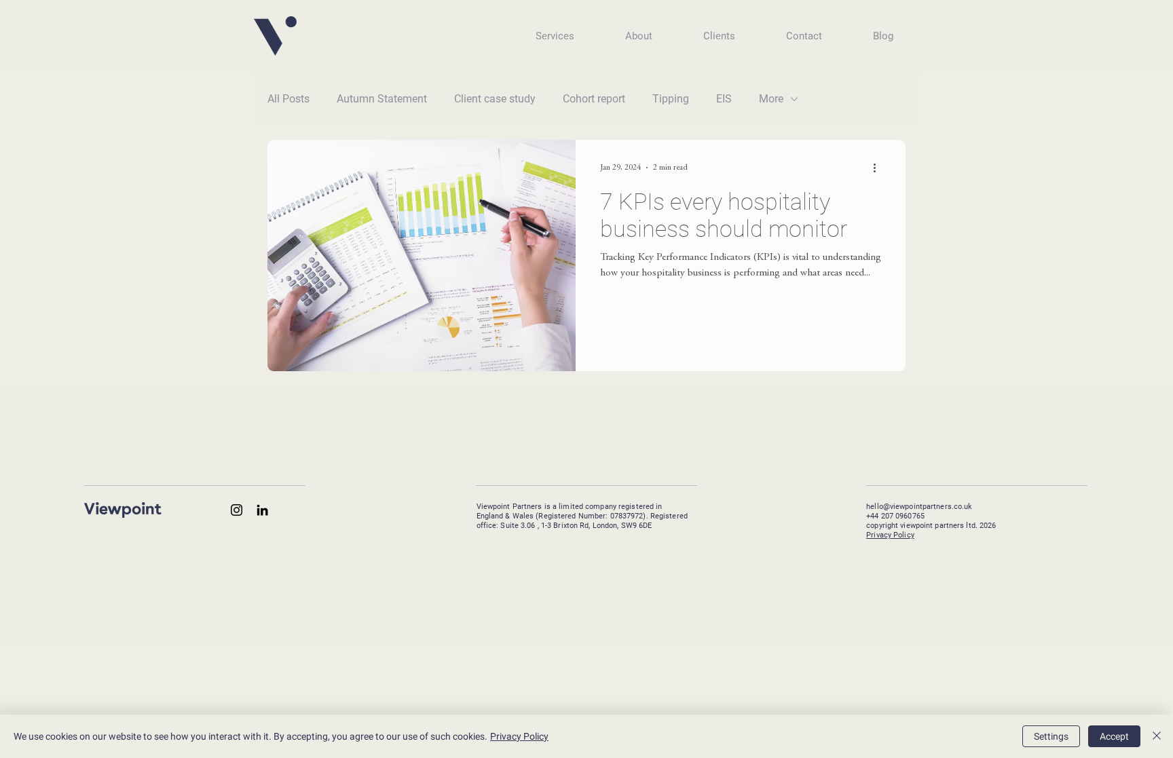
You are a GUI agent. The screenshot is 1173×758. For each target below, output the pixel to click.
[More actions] (879, 167)
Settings (1051, 736)
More (771, 98)
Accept (1114, 736)
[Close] (1157, 736)
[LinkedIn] (262, 510)
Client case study (495, 98)
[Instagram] (236, 510)
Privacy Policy (890, 535)
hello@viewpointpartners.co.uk (919, 506)
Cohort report (594, 98)
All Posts (288, 98)
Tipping (670, 98)
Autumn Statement (382, 98)
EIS (724, 98)
